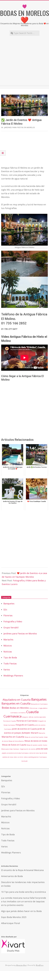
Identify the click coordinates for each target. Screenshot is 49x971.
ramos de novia (34, 753)
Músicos (7, 645)
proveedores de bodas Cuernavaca (18, 753)
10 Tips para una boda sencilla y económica (23, 891)
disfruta (31, 717)
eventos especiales (40, 717)
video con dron (18, 757)
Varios (6, 669)
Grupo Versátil (10, 627)
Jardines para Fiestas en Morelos (19, 127)
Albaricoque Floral (10, 923)
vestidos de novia (7, 757)
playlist (4, 753)
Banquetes (8, 603)
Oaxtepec (16, 749)
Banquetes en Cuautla (16, 703)
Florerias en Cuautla (9, 721)
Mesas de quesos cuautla (34, 745)
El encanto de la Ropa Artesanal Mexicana (22, 870)
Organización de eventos (28, 749)
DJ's (5, 609)
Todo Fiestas (10, 663)
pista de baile (42, 749)
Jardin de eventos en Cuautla (24, 729)
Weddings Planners (13, 675)
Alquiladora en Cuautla (17, 699)
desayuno (25, 717)
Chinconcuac (33, 708)
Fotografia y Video (12, 621)
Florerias (7, 615)
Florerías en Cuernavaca (26, 721)
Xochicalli (24, 761)
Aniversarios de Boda (12, 876)
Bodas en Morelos (19, 707)
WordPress (39, 965)
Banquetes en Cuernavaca (39, 704)
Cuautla (32, 711)
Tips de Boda (10, 657)
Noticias (7, 651)
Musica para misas (7, 749)
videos (26, 757)
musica (45, 745)
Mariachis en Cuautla (13, 736)
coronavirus (22, 712)
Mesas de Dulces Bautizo (16, 741)
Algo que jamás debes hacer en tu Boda (21, 911)
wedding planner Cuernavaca (37, 757)
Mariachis (8, 639)
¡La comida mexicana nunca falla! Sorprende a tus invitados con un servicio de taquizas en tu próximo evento (23, 901)
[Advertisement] (24, 60)
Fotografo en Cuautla (25, 725)
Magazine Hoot (21, 965)
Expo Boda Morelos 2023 (13, 917)
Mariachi (34, 733)
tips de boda (43, 753)
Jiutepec (26, 732)
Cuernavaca (12, 716)
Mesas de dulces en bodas (35, 741)
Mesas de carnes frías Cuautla (34, 737)
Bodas (5, 707)
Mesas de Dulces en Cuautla (14, 744)
